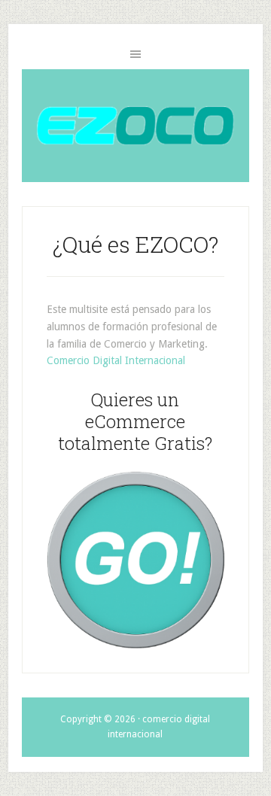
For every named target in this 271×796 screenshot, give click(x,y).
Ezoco (135, 125)
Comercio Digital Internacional (116, 360)
